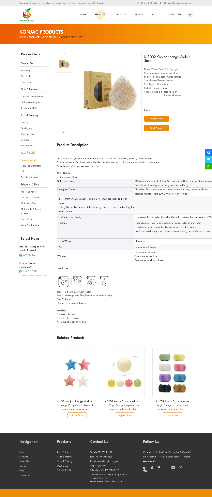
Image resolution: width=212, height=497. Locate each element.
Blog (155, 15)
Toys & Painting (29, 115)
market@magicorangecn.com (180, 3)
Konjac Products (71, 37)
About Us (120, 15)
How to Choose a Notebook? (28, 265)
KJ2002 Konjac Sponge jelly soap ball (125, 401)
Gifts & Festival (29, 89)
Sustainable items (29, 177)
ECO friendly (50, 37)
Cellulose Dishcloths (31, 166)
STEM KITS (26, 140)
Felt (22, 171)
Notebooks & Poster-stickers (31, 211)
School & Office (30, 184)
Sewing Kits (26, 128)
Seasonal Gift (84, 3)
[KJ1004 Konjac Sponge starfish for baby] (77, 373)
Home (83, 15)
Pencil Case (27, 219)
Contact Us (174, 15)
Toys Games (27, 146)
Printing (66, 3)
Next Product (156, 128)
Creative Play (27, 134)
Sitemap (169, 457)
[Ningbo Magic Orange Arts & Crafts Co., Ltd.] (26, 14)
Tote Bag (25, 71)
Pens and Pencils (29, 192)
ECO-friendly (98, 3)
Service (139, 15)
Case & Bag (27, 63)
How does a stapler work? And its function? (32, 249)
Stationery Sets (28, 203)
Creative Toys (35, 3)
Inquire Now (157, 119)
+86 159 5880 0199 (110, 470)
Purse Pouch (27, 82)
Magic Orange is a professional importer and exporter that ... (77, 407)
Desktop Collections (31, 197)
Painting (24, 122)
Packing (74, 3)
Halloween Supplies (31, 102)
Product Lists (30, 54)
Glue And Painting (30, 225)
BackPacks (26, 76)
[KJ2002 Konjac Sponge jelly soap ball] (125, 373)
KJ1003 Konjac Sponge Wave (172, 401)
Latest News (30, 238)
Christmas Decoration (52, 3)
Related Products (70, 338)
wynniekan (101, 466)
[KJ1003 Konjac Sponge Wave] (172, 373)
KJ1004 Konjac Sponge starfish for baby (77, 401)
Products (101, 15)
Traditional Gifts (29, 108)
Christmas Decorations (32, 96)
